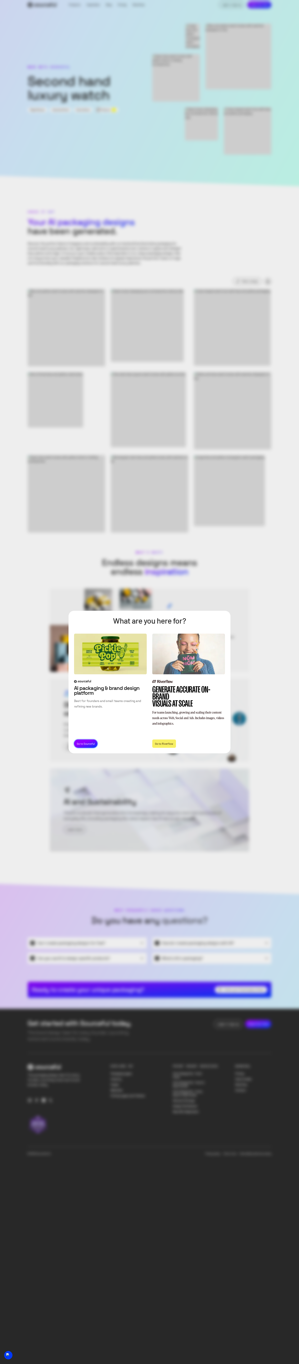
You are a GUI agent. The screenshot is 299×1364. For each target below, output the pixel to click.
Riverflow (241, 1084)
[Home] (42, 4)
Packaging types (121, 1073)
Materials (117, 1090)
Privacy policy (213, 1153)
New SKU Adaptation (186, 1111)
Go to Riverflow (164, 743)
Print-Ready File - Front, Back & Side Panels (188, 1093)
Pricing (239, 1073)
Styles (115, 1084)
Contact (240, 1090)
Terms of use (230, 1153)
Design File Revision (185, 1106)
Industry (116, 1079)
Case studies (243, 1079)
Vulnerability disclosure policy (255, 1153)
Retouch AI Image (184, 1100)
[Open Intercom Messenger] (8, 1355)
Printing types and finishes (128, 1095)
